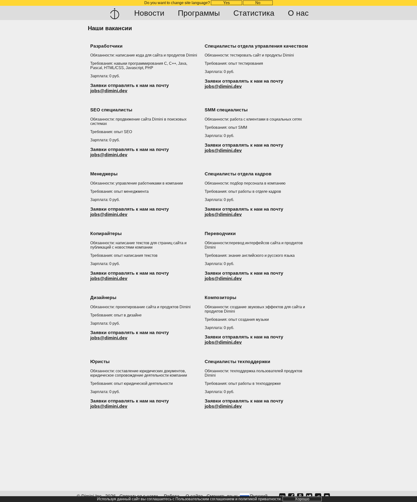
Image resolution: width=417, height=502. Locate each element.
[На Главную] (114, 13)
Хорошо (302, 499)
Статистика (253, 13)
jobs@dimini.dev (108, 90)
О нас (298, 13)
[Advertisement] (208, 453)
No (257, 3)
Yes (226, 3)
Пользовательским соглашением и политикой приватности (228, 499)
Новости (149, 13)
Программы (199, 13)
